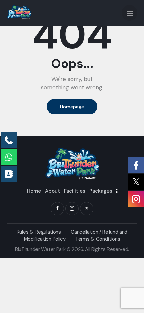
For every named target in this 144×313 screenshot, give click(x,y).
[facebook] (57, 208)
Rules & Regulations (39, 232)
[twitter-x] (86, 208)
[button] (129, 13)
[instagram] (72, 208)
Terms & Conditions (97, 239)
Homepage (72, 107)
